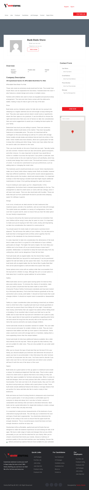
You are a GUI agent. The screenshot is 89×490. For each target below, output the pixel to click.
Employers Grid (38, 472)
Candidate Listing (59, 463)
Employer (17, 15)
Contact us (58, 472)
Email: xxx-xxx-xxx (34, 43)
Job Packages (34, 15)
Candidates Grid (59, 466)
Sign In (72, 6)
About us (57, 469)
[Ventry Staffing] (13, 5)
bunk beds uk (10, 204)
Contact (42, 15)
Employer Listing (38, 469)
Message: (64, 90)
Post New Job (37, 460)
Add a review (33, 49)
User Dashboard (59, 457)
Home (6, 15)
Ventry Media (80, 485)
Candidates (25, 15)
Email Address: (66, 75)
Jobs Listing (37, 463)
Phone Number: (66, 83)
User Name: (65, 68)
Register (66, 6)
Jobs (11, 15)
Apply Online (49, 15)
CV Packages (58, 460)
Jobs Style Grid (38, 466)
